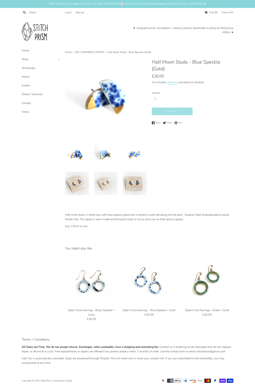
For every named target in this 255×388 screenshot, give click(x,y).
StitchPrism (46, 380)
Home (25, 50)
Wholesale (28, 68)
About (25, 77)
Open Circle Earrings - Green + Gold (207, 310)
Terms (25, 112)
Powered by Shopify (63, 380)
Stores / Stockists (32, 94)
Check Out (227, 12)
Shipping (173, 82)
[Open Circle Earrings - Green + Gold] (207, 280)
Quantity (156, 92)
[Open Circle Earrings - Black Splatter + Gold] (91, 280)
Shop (41, 59)
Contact (26, 103)
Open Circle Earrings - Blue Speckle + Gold (149, 310)
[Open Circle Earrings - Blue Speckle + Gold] (149, 280)
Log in (68, 12)
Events (26, 85)
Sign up (80, 12)
